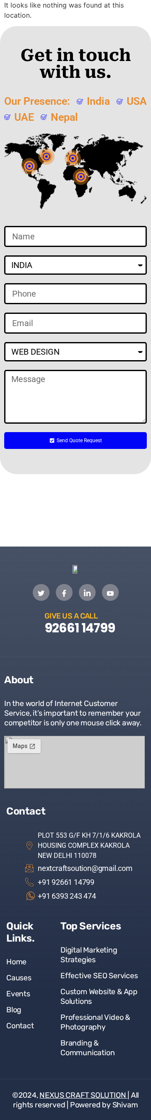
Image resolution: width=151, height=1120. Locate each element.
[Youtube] (110, 592)
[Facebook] (64, 592)
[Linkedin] (87, 592)
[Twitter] (41, 592)
